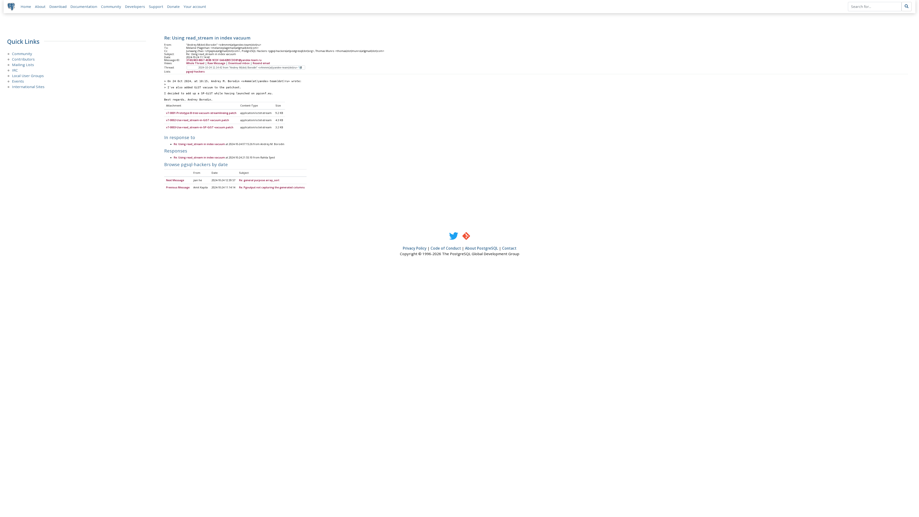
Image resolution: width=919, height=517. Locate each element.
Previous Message (178, 187)
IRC (15, 70)
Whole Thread (195, 63)
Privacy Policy (414, 248)
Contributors (23, 59)
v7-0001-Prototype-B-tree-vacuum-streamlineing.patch (201, 113)
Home (26, 6)
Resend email (261, 63)
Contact (509, 248)
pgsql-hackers (195, 71)
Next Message (175, 180)
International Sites (28, 86)
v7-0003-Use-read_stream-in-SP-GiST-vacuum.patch (199, 127)
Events (18, 81)
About (40, 6)
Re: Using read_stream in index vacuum (199, 144)
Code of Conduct (446, 248)
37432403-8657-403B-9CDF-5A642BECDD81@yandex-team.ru (224, 60)
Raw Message (216, 63)
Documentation (83, 6)
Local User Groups (28, 75)
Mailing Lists (23, 64)
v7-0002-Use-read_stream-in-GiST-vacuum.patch (197, 120)
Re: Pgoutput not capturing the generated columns (272, 187)
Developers (135, 6)
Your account (195, 6)
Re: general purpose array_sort (259, 180)
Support (156, 6)
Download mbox (239, 63)
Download (58, 6)
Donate (173, 6)
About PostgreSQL (481, 248)
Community (111, 6)
